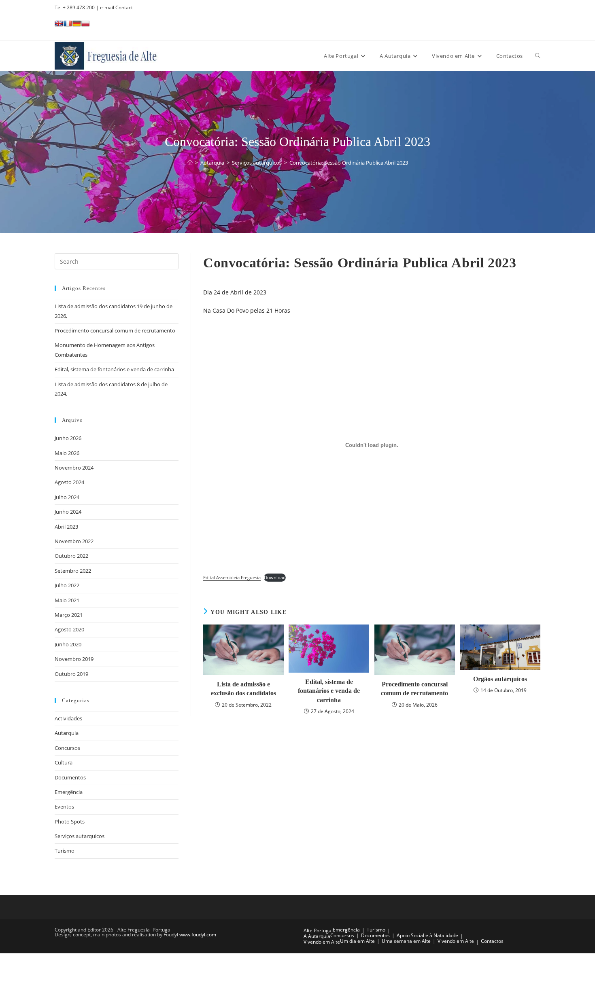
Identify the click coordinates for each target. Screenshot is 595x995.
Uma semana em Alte (406, 941)
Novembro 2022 (74, 541)
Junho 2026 (68, 438)
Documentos (70, 777)
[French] (68, 23)
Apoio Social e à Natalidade (427, 935)
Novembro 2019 (74, 659)
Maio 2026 (67, 453)
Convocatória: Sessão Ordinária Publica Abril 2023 (348, 162)
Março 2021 (69, 614)
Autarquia (67, 733)
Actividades (68, 718)
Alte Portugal (318, 930)
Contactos (492, 941)
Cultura (63, 762)
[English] (59, 23)
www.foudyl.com (197, 934)
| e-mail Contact (114, 7)
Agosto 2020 (69, 629)
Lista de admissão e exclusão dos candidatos (243, 688)
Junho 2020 (68, 644)
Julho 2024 (67, 497)
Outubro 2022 (71, 555)
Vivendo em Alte (322, 941)
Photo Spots (70, 821)
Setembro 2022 (73, 570)
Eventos (64, 806)
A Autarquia (317, 936)
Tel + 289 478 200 (75, 7)
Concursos (67, 748)
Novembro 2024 (74, 467)
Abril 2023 (66, 526)
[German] (76, 23)
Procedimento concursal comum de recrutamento (414, 688)
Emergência (69, 792)
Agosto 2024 (69, 482)
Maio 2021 (67, 600)
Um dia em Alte (357, 941)
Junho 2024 (68, 511)
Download (275, 577)
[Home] (190, 162)
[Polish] (85, 23)
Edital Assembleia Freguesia (232, 577)
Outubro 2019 (71, 673)
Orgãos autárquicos (500, 678)
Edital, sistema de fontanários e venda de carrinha (329, 690)
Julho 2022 (67, 585)
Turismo (64, 850)
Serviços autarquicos (79, 836)
